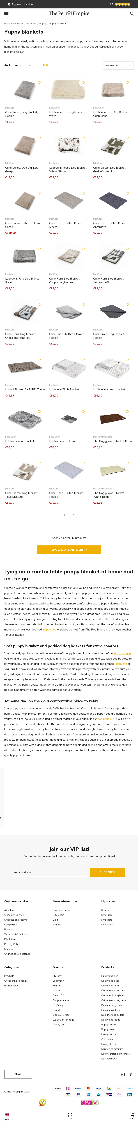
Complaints (10, 924)
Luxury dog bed (109, 975)
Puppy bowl (107, 1029)
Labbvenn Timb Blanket (64, 389)
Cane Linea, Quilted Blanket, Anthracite (110, 225)
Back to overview (13, 23)
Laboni (56, 990)
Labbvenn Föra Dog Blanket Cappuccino (110, 114)
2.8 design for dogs (63, 1019)
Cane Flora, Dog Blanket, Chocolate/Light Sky (20, 335)
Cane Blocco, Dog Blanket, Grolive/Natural (109, 169)
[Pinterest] (131, 1074)
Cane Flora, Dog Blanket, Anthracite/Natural (108, 280)
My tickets (106, 919)
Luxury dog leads (110, 1019)
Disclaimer (10, 939)
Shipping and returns (15, 919)
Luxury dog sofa (110, 985)
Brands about (11, 985)
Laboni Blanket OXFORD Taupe (25, 389)
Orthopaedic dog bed (113, 990)
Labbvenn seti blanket (63, 441)
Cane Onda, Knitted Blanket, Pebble (66, 335)
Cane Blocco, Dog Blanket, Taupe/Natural (21, 494)
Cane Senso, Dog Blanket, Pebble (21, 114)
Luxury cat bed (109, 1034)
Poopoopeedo (61, 1000)
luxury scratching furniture (115, 1053)
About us (9, 910)
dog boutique (122, 653)
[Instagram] (123, 1074)
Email (18, 1074)
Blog (55, 919)
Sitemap (8, 949)
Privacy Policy (12, 944)
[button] (7, 13)
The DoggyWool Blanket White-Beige (108, 494)
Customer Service (14, 914)
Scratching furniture (112, 1048)
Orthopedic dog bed (112, 995)
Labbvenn (121, 663)
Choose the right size (16, 980)
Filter (45, 64)
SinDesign (58, 1005)
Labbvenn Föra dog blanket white (66, 114)
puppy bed (49, 629)
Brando (57, 1010)
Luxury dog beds (110, 980)
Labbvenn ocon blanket (19, 441)
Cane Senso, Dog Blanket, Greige (21, 169)
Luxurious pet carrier (112, 1010)
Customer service (62, 910)
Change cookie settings (17, 953)
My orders (106, 914)
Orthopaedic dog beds (113, 1000)
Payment (9, 929)
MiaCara (57, 985)
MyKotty (57, 975)
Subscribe (108, 872)
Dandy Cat (59, 1024)
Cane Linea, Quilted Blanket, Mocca (66, 225)
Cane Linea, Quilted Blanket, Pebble (66, 494)
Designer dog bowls (112, 1005)
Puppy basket (108, 1024)
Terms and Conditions (16, 934)
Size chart (58, 914)
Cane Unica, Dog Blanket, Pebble (109, 335)
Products (31, 23)
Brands (57, 924)
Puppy (42, 23)
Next (73, 514)
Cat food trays (109, 1058)
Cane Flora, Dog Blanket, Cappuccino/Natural (64, 280)
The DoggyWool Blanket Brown (113, 441)
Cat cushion (107, 1039)
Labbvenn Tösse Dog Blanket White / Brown (68, 169)
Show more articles (67, 549)
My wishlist (107, 924)
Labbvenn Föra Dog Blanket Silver (22, 280)
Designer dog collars (112, 1014)
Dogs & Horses (61, 1014)
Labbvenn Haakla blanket (109, 389)
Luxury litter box (110, 1044)
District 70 (58, 995)
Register (106, 910)
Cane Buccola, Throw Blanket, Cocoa (23, 225)
